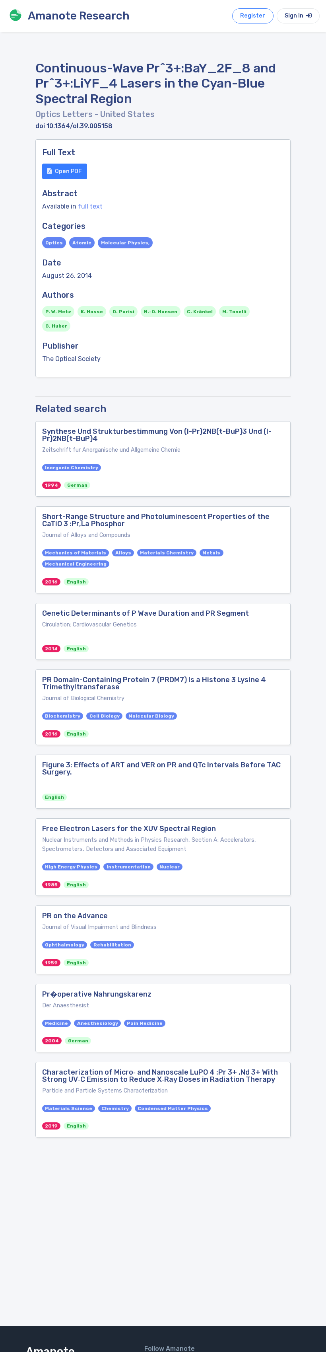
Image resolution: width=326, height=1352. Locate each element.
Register (252, 15)
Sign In (295, 15)
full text (90, 206)
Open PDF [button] (68, 171)
